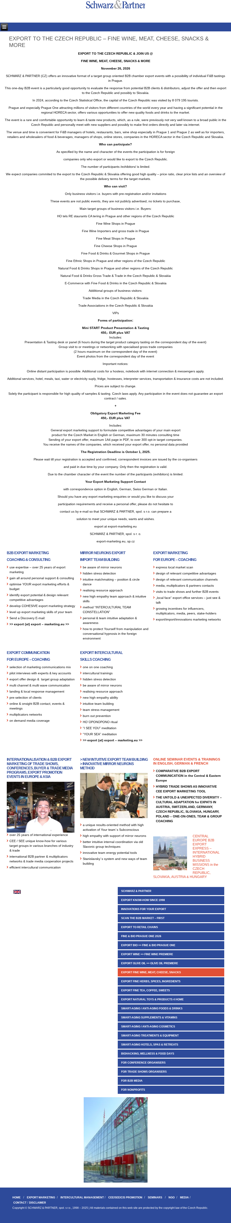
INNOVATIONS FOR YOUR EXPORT (143, 909)
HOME (16, 1197)
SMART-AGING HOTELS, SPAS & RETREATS (149, 1044)
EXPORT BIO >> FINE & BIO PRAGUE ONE (148, 945)
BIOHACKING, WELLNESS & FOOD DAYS (147, 1053)
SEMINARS (155, 1197)
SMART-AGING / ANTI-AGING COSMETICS (148, 1026)
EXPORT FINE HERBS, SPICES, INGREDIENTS (150, 981)
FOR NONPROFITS (133, 1089)
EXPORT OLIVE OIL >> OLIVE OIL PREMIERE (149, 963)
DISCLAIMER (37, 1202)
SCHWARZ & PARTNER (136, 891)
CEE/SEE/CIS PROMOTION (125, 1197)
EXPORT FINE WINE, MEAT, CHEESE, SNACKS (151, 972)
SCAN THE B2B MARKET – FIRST (142, 918)
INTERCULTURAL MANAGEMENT (82, 1197)
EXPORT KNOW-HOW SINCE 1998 (143, 900)
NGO (172, 1197)
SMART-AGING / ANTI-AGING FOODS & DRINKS (151, 1008)
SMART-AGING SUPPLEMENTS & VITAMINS (149, 1017)
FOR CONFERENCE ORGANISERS (143, 1062)
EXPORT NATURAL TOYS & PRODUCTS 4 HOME (152, 999)
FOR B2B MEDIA (132, 1080)
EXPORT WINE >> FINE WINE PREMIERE (147, 954)
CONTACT (19, 1202)
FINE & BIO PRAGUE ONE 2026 (141, 936)
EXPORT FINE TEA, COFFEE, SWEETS (145, 990)
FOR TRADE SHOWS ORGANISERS (144, 1071)
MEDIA (184, 1197)
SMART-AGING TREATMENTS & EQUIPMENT (150, 1035)
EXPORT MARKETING (41, 1197)
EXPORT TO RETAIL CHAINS (139, 927)
